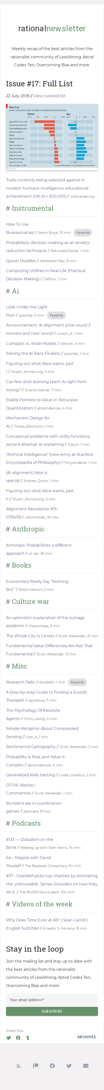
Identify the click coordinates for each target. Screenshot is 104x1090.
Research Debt (20, 682)
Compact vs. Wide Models (31, 343)
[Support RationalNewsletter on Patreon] (35, 1067)
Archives (86, 1037)
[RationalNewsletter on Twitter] (69, 1067)
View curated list (49, 96)
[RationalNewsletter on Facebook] (52, 1067)
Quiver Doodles (21, 261)
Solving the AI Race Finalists (33, 353)
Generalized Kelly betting (30, 775)
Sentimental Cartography (31, 746)
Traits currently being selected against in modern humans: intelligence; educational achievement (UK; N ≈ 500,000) (47, 188)
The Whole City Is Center (30, 636)
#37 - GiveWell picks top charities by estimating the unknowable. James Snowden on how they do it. (52, 884)
